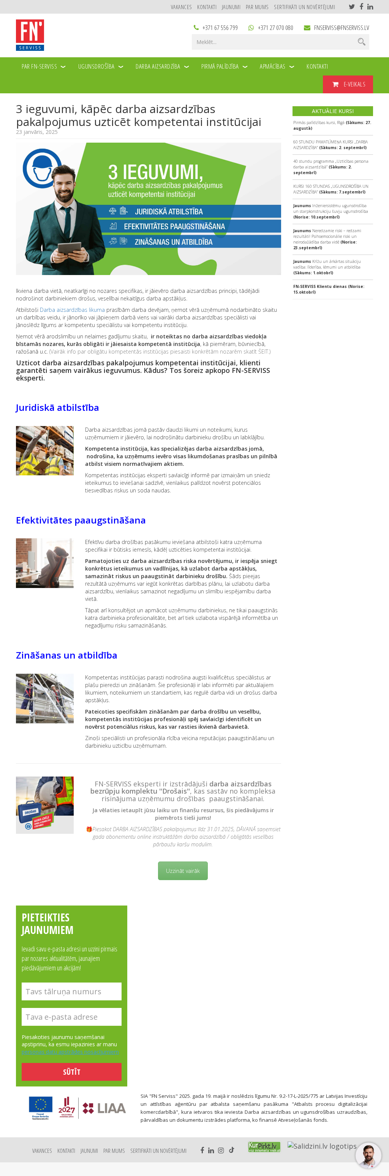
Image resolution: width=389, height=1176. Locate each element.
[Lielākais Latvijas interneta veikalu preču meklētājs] (264, 1147)
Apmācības (273, 66)
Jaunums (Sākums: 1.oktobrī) (327, 267)
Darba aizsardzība (158, 66)
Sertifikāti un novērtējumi (304, 7)
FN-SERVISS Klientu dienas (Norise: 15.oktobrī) (328, 289)
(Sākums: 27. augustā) (332, 125)
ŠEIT (263, 351)
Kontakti (207, 7)
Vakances (181, 7)
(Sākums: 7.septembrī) (330, 189)
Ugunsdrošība (96, 66)
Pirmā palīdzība (220, 66)
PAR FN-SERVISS (39, 66)
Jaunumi (231, 7)
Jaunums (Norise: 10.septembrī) (330, 211)
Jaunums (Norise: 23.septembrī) (327, 239)
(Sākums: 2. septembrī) (330, 144)
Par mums (257, 7)
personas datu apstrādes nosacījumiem (70, 1051)
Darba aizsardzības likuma (72, 309)
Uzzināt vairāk (183, 870)
